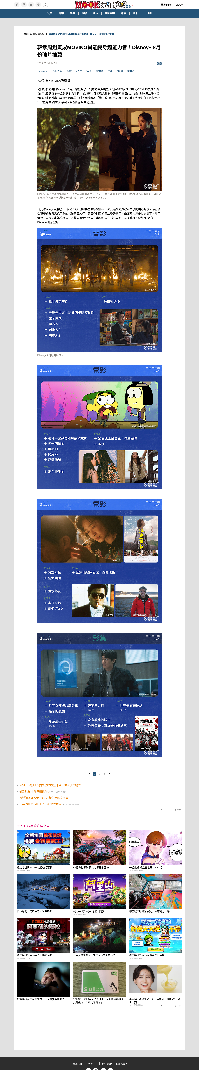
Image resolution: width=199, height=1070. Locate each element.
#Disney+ (44, 71)
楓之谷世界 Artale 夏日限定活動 (34, 955)
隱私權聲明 (121, 1064)
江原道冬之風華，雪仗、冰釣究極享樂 (94, 955)
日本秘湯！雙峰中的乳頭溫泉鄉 (34, 911)
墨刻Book (166, 4)
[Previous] (89, 773)
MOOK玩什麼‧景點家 (34, 34)
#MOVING (58, 71)
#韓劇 (120, 71)
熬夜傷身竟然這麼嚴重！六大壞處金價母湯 (40, 999)
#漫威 (69, 71)
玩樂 (159, 63)
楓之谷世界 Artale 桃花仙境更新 (34, 867)
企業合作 (92, 1064)
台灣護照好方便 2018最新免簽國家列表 (43, 798)
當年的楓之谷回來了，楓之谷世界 (40, 804)
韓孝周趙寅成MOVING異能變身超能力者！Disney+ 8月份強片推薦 (81, 34)
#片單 (79, 71)
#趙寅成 (99, 71)
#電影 (110, 71)
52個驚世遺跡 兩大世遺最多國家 (91, 867)
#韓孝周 (130, 71)
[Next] (109, 773)
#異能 (89, 71)
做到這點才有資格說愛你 (34, 791)
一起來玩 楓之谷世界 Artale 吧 (145, 867)
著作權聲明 (107, 1064)
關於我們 (77, 1064)
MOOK (179, 4)
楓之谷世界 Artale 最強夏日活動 (146, 955)
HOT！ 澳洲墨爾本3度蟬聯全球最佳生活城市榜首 (50, 785)
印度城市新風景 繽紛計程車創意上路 (149, 911)
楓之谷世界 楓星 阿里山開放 (88, 911)
